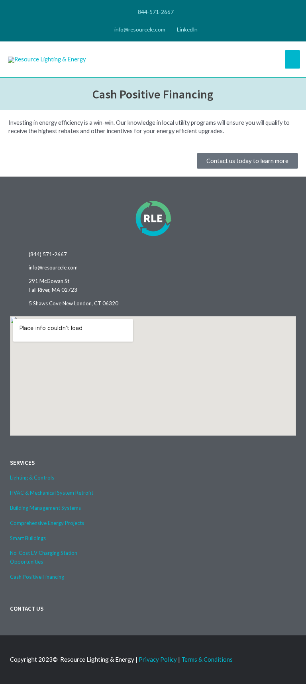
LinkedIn (187, 29)
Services (22, 462)
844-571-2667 (155, 11)
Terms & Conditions (207, 659)
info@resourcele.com (139, 29)
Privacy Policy (158, 659)
